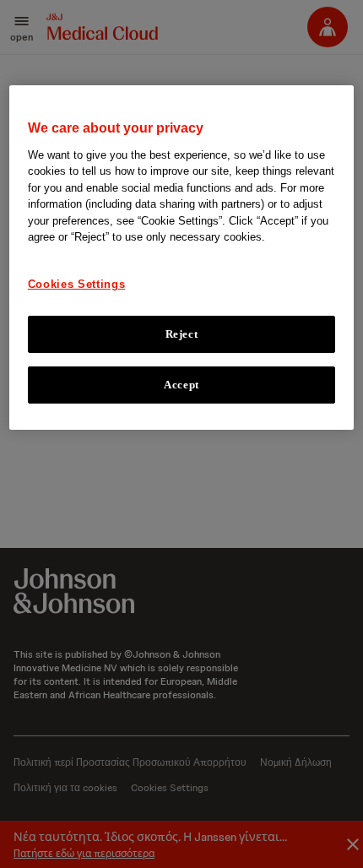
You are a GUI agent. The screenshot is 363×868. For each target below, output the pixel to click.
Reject (181, 334)
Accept (181, 384)
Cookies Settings (76, 284)
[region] (182, 257)
